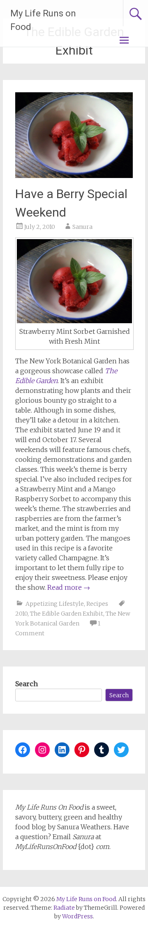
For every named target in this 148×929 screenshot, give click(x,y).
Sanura (82, 227)
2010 (21, 613)
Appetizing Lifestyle (54, 603)
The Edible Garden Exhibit (66, 613)
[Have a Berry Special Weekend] (74, 175)
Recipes (97, 603)
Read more (68, 587)
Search (26, 684)
